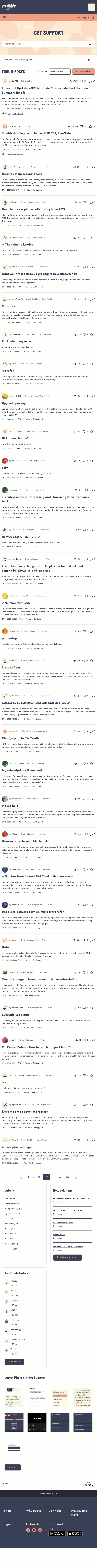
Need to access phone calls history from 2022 (33, 209)
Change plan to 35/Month (20, 738)
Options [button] (90, 60)
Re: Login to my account (18, 341)
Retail (7, 1239)
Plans (7, 1234)
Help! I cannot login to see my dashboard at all (71, 1198)
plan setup (9, 638)
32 (39, 1177)
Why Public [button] (34, 1511)
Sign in (85, 18)
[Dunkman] (14, 1332)
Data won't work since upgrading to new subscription (39, 274)
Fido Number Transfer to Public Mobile (68, 1246)
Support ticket (59, 1235)
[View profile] (5, 81)
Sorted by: (42, 71)
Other (7, 1219)
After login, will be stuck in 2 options (68, 1210)
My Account (9, 1214)
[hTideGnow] (13, 1284)
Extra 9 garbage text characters (25, 1111)
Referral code (11, 306)
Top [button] (6, 1484)
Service (7, 1249)
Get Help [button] (54, 1511)
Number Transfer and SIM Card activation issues (39, 876)
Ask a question (83, 71)
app (5, 1082)
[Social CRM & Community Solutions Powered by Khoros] (88, 1484)
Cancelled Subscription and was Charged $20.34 (36, 703)
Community (9, 1204)
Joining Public (10, 1209)
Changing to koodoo (19, 244)
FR (78, 18)
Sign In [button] (8, 1524)
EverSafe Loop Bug (15, 1015)
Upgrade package (15, 403)
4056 (67, 1177)
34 (55, 1177)
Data (5, 947)
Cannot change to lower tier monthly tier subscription (39, 979)
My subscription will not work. (22, 770)
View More (14, 1362)
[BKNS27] (12, 1313)
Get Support (38, 109)
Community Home (10, 60)
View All (13, 1467)
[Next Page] (76, 1177)
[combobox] (48, 44)
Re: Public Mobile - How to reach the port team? (36, 1047)
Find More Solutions (67, 1257)
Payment (8, 1224)
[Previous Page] (21, 1177)
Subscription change (16, 1147)
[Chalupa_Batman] (16, 1342)
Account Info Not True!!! (63, 1222)
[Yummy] (11, 1352)
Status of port (11, 667)
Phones (7, 1229)
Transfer (8, 371)
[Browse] (6, 17)
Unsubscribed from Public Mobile (25, 841)
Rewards (8, 1244)
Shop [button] (7, 1511)
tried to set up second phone (22, 174)
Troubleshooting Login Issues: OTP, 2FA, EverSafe (36, 133)
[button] (14, 1397)
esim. (5, 468)
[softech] (13, 1323)
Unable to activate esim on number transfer (33, 912)
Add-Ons (8, 1199)
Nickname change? (15, 438)
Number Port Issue (18, 603)
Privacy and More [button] (79, 1513)
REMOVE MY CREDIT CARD (21, 537)
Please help (10, 806)
